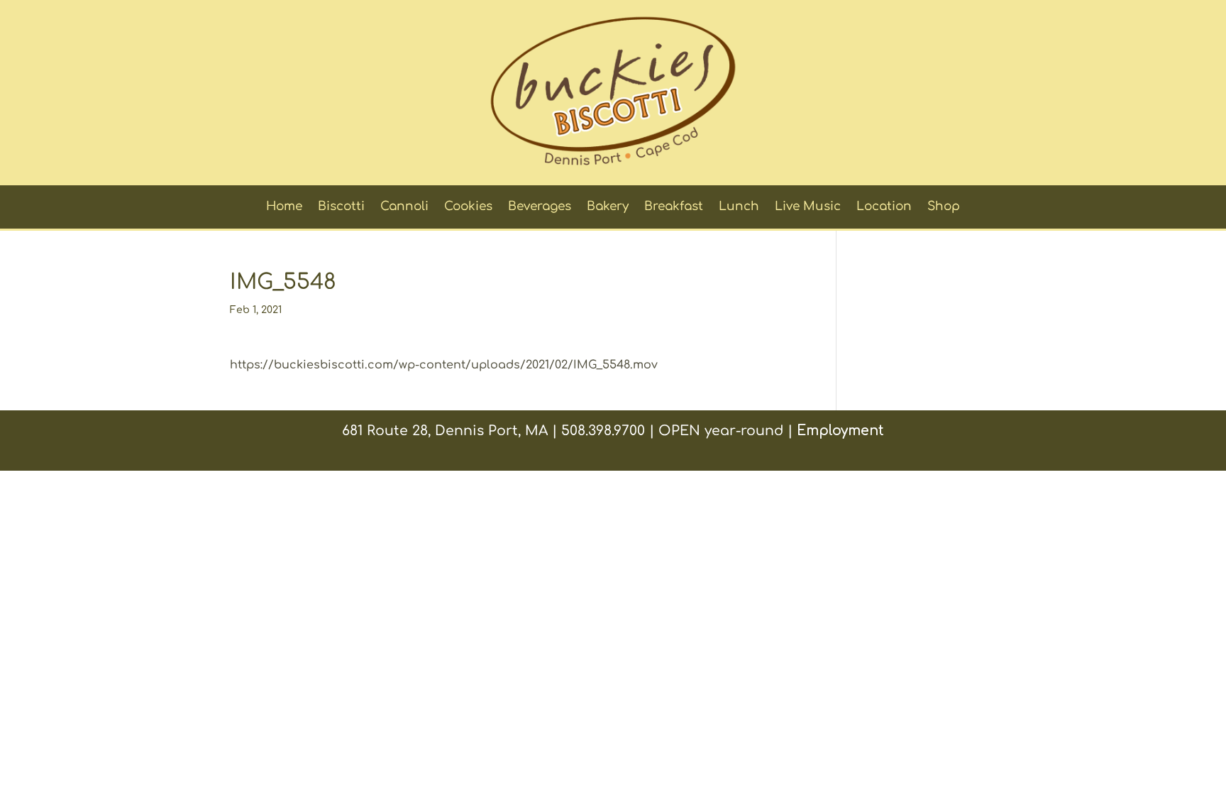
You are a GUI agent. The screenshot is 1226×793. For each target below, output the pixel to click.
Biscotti (341, 207)
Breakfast (673, 207)
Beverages (539, 207)
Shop (943, 207)
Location (884, 207)
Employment (840, 430)
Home (284, 207)
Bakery (608, 207)
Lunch (739, 207)
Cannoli (404, 207)
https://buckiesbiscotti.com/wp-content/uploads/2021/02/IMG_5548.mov (444, 365)
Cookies (468, 207)
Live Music (808, 207)
